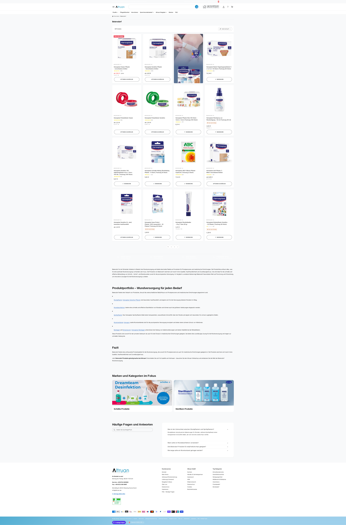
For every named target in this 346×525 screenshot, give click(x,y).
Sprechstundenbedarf (146, 12)
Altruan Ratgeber (161, 12)
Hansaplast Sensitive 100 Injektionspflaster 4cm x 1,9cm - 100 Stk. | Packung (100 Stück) (123, 172)
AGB (188, 479)
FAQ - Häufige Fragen (168, 492)
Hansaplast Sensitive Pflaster (131, 300)
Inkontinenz (216, 482)
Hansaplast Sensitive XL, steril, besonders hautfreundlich (123, 223)
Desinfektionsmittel (218, 474)
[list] (173, 258)
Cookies (189, 487)
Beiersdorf (123, 16)
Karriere (189, 472)
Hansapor (127, 322)
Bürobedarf (216, 487)
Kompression (127, 330)
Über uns (164, 484)
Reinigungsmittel (217, 477)
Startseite (116, 16)
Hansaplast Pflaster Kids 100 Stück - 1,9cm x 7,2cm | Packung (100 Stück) (187, 119)
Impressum (165, 489)
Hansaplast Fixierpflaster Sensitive (155, 118)
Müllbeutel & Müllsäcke (219, 479)
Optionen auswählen (126, 79)
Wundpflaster (118, 300)
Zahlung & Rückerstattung (169, 477)
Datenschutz (165, 487)
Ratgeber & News (167, 482)
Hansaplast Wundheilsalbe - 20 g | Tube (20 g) (183, 223)
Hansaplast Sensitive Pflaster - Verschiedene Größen (153, 68)
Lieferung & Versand (168, 479)
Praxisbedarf (216, 484)
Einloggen (212, 1)
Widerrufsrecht (191, 482)
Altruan (117, 518)
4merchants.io (128, 518)
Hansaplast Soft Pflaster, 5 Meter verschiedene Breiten (214, 171)
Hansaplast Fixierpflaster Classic (123, 118)
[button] (113, 7)
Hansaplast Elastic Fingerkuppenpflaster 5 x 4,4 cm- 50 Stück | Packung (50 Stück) (218, 68)
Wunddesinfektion (119, 307)
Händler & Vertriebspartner (195, 474)
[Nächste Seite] (178, 247)
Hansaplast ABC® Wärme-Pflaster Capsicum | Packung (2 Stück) (185, 171)
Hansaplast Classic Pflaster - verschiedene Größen (122, 68)
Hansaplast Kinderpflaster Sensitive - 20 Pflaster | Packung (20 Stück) (216, 223)
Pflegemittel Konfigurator (200, 1)
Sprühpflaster (118, 315)
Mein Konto (165, 474)
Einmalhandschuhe (218, 472)
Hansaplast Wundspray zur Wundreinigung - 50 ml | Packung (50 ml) (218, 119)
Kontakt (188, 1)
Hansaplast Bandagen (138, 330)
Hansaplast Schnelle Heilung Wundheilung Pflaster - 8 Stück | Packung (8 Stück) (157, 171)
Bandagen (117, 330)
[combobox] (163, 7)
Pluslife (115, 12)
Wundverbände (118, 322)
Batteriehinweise (192, 489)
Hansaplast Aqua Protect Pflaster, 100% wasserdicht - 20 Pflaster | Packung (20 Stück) (154, 224)
